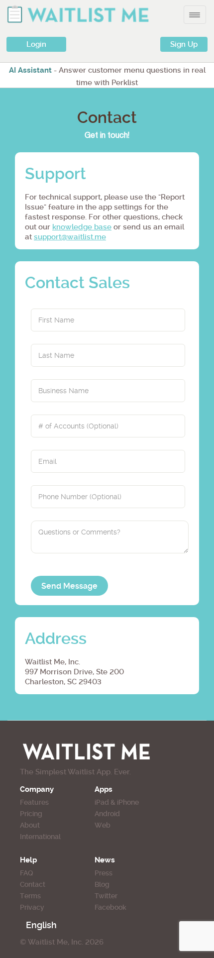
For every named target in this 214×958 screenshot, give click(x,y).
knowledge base (81, 226)
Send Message (69, 586)
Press (103, 873)
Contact (32, 884)
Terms (30, 896)
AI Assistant (30, 70)
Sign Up (184, 44)
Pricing (31, 814)
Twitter (106, 896)
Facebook (110, 907)
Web (102, 825)
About (30, 825)
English (41, 925)
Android (107, 814)
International (40, 837)
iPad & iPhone (117, 802)
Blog (102, 884)
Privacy (32, 907)
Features (34, 802)
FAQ (26, 873)
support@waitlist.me (70, 236)
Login (36, 44)
